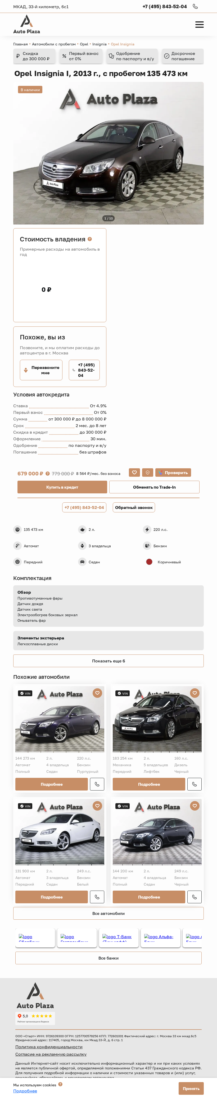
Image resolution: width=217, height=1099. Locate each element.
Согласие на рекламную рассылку (51, 1054)
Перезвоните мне (45, 370)
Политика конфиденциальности (49, 1046)
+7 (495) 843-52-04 (84, 507)
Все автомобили (108, 913)
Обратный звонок (134, 507)
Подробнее (52, 784)
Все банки (108, 958)
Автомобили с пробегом (54, 44)
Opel (84, 44)
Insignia (99, 44)
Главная (20, 44)
